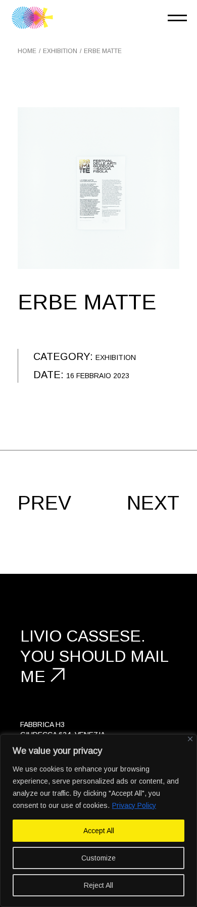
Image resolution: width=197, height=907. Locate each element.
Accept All (98, 831)
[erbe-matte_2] (98, 188)
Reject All (98, 885)
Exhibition (115, 357)
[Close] (190, 739)
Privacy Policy (134, 805)
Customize (98, 858)
